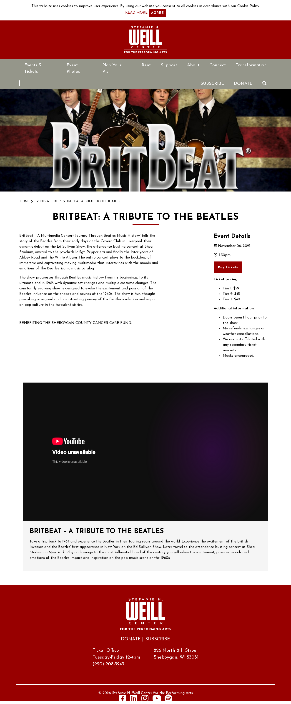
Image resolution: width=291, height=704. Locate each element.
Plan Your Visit (112, 68)
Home (24, 201)
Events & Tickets (33, 68)
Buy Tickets (228, 267)
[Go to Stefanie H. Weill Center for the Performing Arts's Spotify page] (168, 698)
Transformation (251, 65)
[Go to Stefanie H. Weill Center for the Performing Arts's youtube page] (156, 698)
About (193, 65)
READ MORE (136, 13)
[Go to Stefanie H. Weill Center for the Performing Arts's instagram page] (145, 698)
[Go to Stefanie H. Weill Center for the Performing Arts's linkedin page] (134, 698)
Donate (243, 84)
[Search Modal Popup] (264, 83)
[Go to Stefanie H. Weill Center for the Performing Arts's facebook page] (123, 698)
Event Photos (73, 68)
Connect (217, 65)
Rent (146, 65)
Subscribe (212, 84)
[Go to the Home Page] (145, 39)
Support (169, 65)
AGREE (157, 13)
